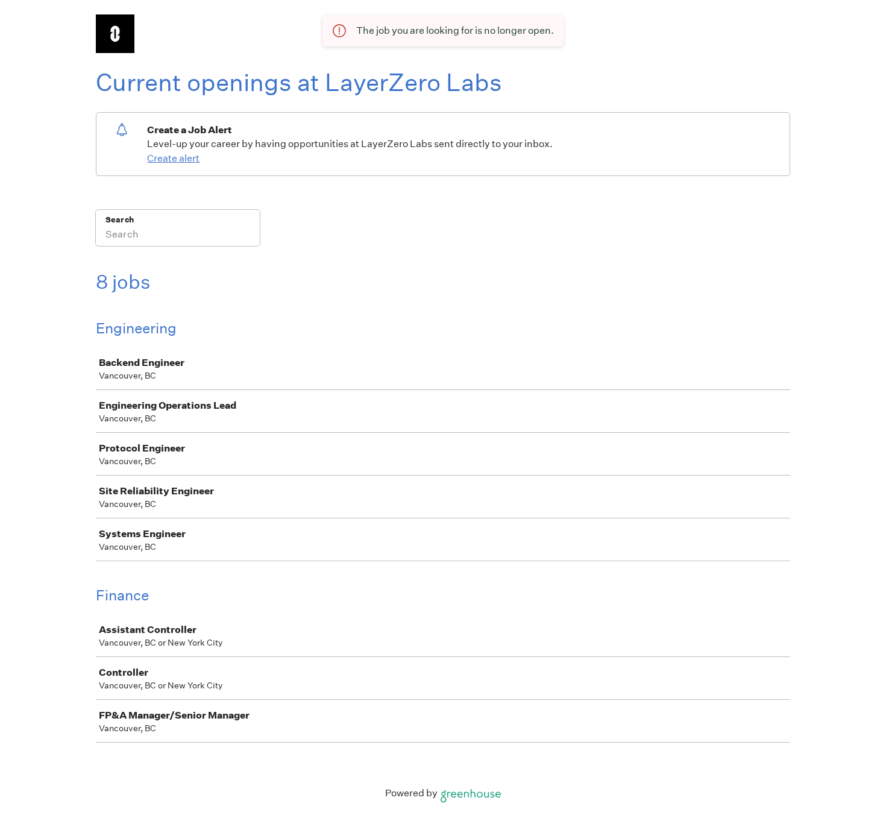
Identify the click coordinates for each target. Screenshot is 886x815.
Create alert (173, 158)
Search (119, 220)
